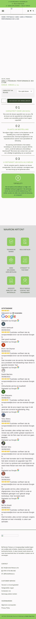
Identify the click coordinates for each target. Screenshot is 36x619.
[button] (3, 11)
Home (3, 17)
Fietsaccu (10, 17)
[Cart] (30, 11)
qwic (17, 17)
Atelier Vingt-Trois (29, 616)
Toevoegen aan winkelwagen (19, 101)
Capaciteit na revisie (8, 91)
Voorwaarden (6, 601)
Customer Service (8, 581)
